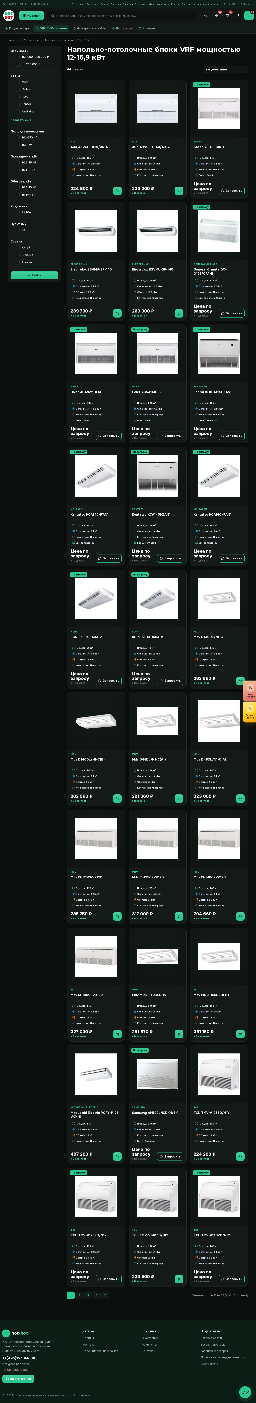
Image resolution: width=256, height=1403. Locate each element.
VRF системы (31, 40)
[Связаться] (245, 1392)
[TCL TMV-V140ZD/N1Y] (157, 1196)
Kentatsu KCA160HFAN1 (212, 515)
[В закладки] (120, 85)
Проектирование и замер (195, 4)
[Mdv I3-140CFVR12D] (219, 838)
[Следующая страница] (97, 1295)
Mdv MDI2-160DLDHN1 (211, 995)
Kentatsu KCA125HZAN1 (213, 392)
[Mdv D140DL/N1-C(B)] (96, 721)
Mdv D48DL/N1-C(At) (149, 760)
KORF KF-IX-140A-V (86, 637)
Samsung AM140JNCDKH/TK (155, 1113)
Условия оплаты (212, 1338)
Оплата (104, 4)
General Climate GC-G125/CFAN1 (210, 272)
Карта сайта (209, 1363)
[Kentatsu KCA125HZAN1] (219, 353)
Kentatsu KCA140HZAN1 (151, 515)
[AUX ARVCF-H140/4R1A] (157, 108)
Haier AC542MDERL (148, 392)
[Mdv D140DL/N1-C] (219, 598)
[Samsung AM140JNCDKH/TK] (157, 1074)
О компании (78, 4)
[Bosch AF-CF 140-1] (219, 108)
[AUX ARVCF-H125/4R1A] (96, 108)
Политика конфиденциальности (152, 4)
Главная (13, 40)
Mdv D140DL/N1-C (208, 637)
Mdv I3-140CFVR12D (210, 877)
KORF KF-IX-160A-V (147, 637)
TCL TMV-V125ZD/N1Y (212, 1113)
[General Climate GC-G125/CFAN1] (219, 231)
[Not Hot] (8, 15)
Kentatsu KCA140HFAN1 (90, 515)
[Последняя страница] (105, 1295)
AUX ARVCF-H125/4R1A (89, 147)
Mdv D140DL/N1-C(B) (88, 760)
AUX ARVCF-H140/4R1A (151, 147)
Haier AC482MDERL (86, 392)
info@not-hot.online (16, 1364)
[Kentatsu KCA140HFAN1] (96, 476)
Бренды (88, 1338)
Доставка (116, 4)
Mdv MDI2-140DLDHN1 (150, 995)
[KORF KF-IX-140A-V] (96, 598)
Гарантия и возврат (214, 1351)
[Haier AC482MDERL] (96, 353)
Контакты (216, 4)
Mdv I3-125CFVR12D (86, 877)
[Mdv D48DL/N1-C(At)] (157, 721)
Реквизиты (92, 4)
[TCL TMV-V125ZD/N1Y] (219, 1074)
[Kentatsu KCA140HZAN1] (157, 476)
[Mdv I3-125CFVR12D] (96, 838)
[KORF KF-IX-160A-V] (157, 598)
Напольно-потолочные (59, 40)
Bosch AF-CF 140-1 (209, 147)
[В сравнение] (120, 93)
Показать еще (21, 119)
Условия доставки (213, 1344)
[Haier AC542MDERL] (157, 353)
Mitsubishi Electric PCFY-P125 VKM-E (95, 1115)
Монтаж (175, 4)
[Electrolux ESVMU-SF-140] (96, 231)
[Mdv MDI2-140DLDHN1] (157, 956)
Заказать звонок (18, 1378)
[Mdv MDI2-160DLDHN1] (219, 956)
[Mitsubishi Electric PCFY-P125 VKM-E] (96, 1074)
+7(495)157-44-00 (18, 1358)
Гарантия (128, 4)
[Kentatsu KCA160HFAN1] (219, 476)
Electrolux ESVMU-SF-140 (91, 270)
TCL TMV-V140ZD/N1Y (150, 1235)
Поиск (36, 275)
